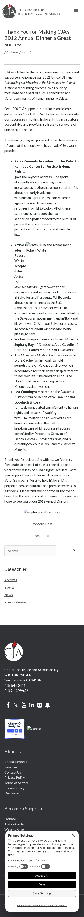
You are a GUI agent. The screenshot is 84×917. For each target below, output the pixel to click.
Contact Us (12, 772)
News (8, 595)
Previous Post (42, 524)
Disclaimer (12, 793)
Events (9, 587)
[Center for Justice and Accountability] (34, 728)
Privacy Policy (14, 777)
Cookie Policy (14, 788)
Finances (10, 767)
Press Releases (15, 602)
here (32, 334)
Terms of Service (16, 783)
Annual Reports (15, 762)
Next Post (42, 536)
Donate (10, 819)
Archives (12, 52)
